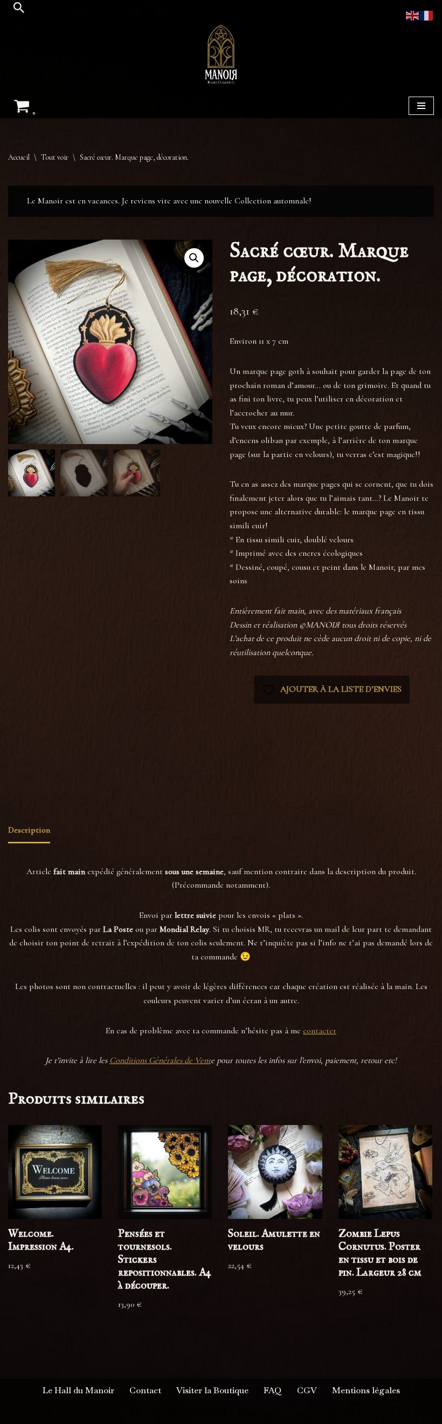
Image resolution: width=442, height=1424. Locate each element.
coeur (321, 745)
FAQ (273, 1390)
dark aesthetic (392, 745)
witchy (387, 773)
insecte (344, 759)
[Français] (427, 14)
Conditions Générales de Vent (160, 1060)
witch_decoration (352, 773)
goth (283, 759)
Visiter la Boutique (212, 1390)
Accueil (19, 157)
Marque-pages (281, 721)
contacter (319, 1030)
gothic (299, 759)
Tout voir (54, 157)
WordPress (256, 1412)
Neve (176, 1412)
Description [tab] (29, 830)
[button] (194, 258)
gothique (321, 759)
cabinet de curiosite (286, 745)
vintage (317, 773)
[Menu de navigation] (421, 106)
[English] (413, 14)
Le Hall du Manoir (78, 1390)
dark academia (351, 745)
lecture (365, 759)
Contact (145, 1390)
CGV (307, 1390)
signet (297, 773)
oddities (277, 773)
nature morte (247, 773)
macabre (403, 759)
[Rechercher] (18, 7)
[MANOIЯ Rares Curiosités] (221, 54)
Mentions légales (366, 1390)
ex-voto (265, 759)
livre (383, 759)
